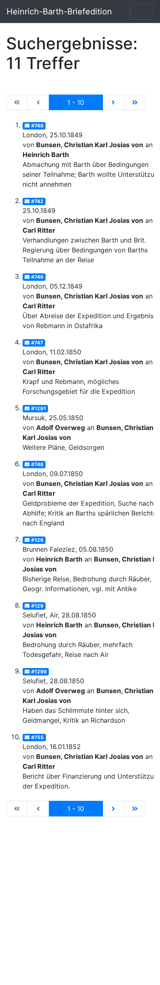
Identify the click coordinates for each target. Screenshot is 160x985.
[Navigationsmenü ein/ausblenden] (141, 11)
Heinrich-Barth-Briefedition (59, 11)
